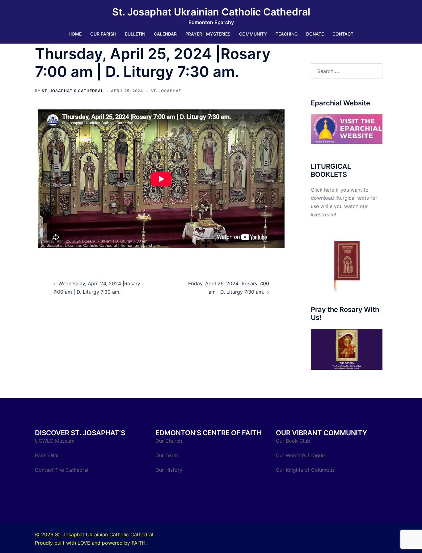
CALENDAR (165, 33)
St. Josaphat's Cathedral (72, 90)
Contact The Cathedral (61, 470)
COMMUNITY (253, 33)
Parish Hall (48, 455)
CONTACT (342, 33)
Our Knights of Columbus (306, 470)
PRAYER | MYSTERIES (207, 33)
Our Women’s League (301, 455)
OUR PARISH (103, 33)
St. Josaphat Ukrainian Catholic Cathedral (211, 12)
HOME (75, 33)
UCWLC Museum (55, 441)
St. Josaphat (165, 90)
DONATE (315, 33)
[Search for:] (347, 71)
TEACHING (287, 33)
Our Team (166, 455)
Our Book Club (293, 441)
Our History (168, 470)
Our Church (168, 441)
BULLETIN (135, 33)
